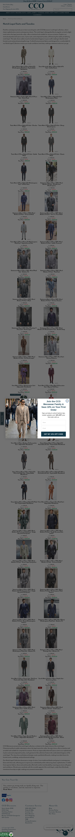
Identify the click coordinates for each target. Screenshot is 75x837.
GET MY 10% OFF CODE (53, 434)
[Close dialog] (67, 400)
